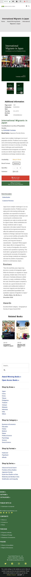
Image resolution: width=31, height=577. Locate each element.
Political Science (7, 435)
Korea (4, 396)
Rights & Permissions (7, 547)
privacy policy (11, 575)
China (4, 393)
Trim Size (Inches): (7, 112)
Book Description (7, 194)
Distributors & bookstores (8, 537)
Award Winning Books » (11, 377)
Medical (4, 431)
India (3, 411)
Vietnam (4, 405)
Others (4, 414)
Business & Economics (9, 424)
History (4, 429)
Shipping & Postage (7, 535)
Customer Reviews (8, 200)
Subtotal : (5, 171)
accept (20, 575)
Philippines (5, 400)
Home (3, 21)
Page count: (8, 105)
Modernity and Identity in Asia (10, 476)
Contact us (5, 522)
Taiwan (4, 398)
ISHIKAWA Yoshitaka (9, 130)
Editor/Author (6, 197)
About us (4, 519)
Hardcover (5, 452)
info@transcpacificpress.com (9, 510)
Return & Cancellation (7, 545)
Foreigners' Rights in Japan (8, 345)
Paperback (5, 455)
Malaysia (4, 407)
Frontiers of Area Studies (9, 470)
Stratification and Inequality (10, 479)
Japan (4, 391)
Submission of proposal (8, 506)
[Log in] (13, 1)
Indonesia (5, 409)
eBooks (4, 457)
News (3, 524)
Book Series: (6, 133)
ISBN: (6, 115)
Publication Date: (8, 108)
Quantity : (5, 168)
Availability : (5, 159)
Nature (4, 433)
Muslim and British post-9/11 (22, 346)
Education (5, 426)
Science (4, 440)
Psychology (5, 438)
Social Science (6, 442)
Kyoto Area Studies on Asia (10, 474)
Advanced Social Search (9, 467)
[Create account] (17, 1)
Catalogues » (5, 497)
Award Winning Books (13, 21)
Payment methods (6, 532)
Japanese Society (7, 472)
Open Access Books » (10, 380)
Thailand (4, 402)
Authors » (4, 494)
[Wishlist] (21, 1)
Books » (3, 492)
